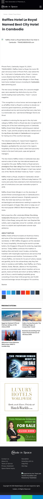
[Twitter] (9, 293)
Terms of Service (7, 463)
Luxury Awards (7, 143)
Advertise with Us (27, 461)
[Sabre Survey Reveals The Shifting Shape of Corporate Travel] (31, 316)
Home (5, 14)
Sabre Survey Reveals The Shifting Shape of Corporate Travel (31, 325)
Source (4, 284)
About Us (5, 461)
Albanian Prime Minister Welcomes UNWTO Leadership (10, 344)
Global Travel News (15, 14)
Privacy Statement (8, 466)
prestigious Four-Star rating (11, 166)
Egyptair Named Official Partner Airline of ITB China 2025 (10, 325)
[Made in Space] (10, 6)
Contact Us (5, 459)
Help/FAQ (25, 463)
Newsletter (25, 459)
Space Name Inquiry (8, 468)
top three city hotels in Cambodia (16, 133)
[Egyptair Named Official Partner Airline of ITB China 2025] (11, 316)
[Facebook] (4, 293)
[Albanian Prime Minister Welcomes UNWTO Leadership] (11, 335)
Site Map (24, 466)
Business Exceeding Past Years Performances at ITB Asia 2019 (31, 333)
